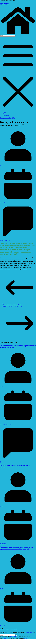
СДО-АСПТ (4, 4)
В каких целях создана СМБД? (12, 304)
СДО (4, 112)
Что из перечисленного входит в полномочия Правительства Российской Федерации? (16, 548)
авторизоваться (30, 632)
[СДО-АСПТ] (18, 34)
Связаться (6, 115)
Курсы (5, 113)
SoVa (1, 165)
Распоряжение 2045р (6, 118)
